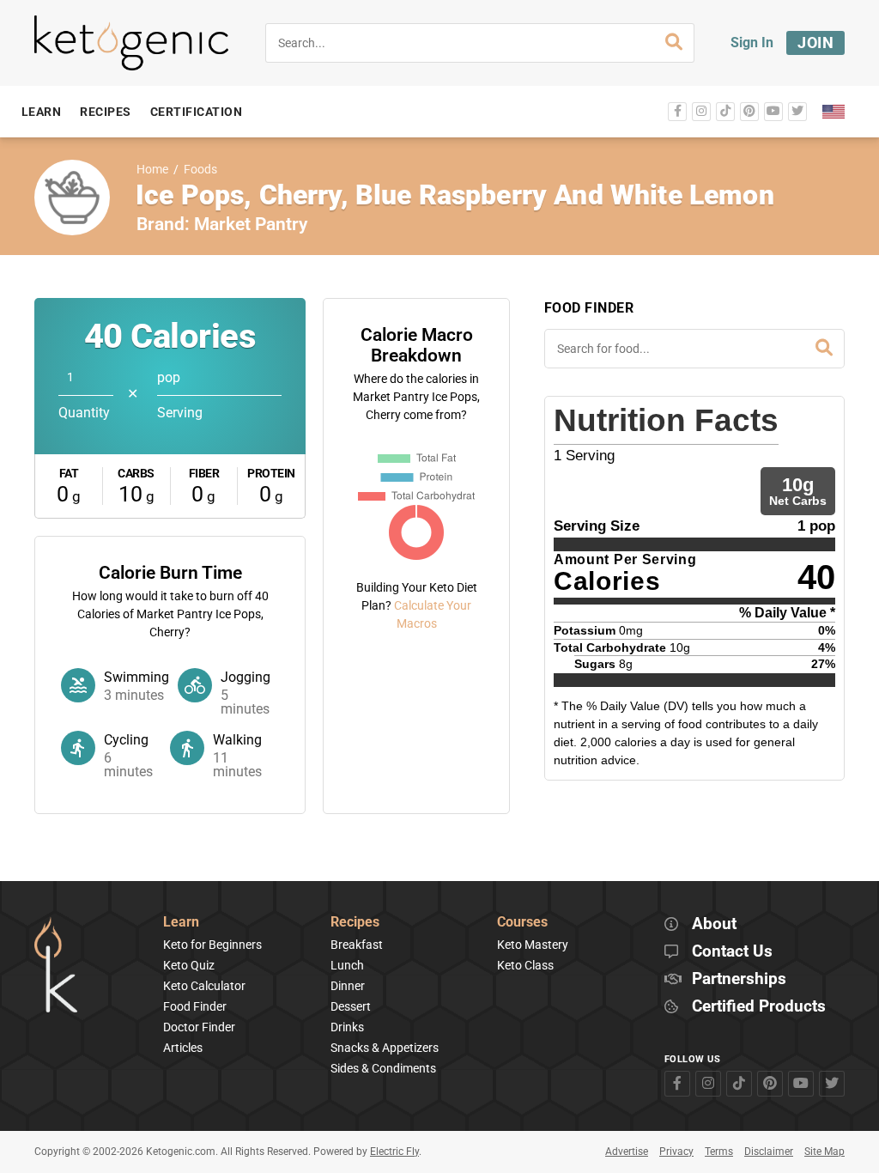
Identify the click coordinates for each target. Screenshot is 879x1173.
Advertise (626, 1152)
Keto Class (525, 965)
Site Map (824, 1152)
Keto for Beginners (212, 944)
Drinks (347, 1027)
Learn (181, 922)
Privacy (676, 1152)
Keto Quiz (189, 965)
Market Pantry (250, 224)
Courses (522, 922)
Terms (719, 1152)
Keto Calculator (204, 986)
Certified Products (759, 1007)
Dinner (347, 986)
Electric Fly (394, 1152)
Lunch (347, 965)
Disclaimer (768, 1152)
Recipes (354, 922)
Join (815, 42)
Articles (183, 1047)
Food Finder (195, 1006)
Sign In (751, 42)
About (714, 924)
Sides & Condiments (383, 1068)
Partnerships (739, 979)
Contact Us (732, 952)
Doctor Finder (199, 1027)
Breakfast (356, 944)
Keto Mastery (532, 944)
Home (152, 169)
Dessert (350, 1006)
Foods (200, 169)
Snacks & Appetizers (384, 1047)
